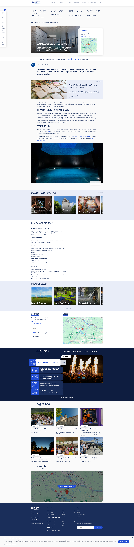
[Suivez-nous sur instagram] (50, 530)
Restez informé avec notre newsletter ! (85, 523)
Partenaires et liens (81, 514)
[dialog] (67, 541)
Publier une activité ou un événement (51, 522)
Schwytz (63, 525)
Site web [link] (33, 321)
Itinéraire (35, 336)
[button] (60, 545)
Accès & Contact (60, 59)
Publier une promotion (51, 524)
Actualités (76, 2)
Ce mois (86, 351)
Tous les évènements (67, 397)
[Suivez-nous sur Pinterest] (59, 530)
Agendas (61, 2)
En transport (49, 332)
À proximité (84, 59)
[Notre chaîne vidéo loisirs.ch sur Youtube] (53, 530)
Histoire (78, 510)
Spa (49, 131)
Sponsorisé (98, 81)
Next (99, 183)
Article (39, 59)
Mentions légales (50, 514)
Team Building (45, 22)
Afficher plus (67, 217)
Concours (83, 2)
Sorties (38, 22)
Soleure (63, 523)
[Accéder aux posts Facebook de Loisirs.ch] (48, 530)
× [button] (132, 537)
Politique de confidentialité (18, 542)
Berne (63, 521)
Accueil (33, 22)
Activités (53, 2)
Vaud (63, 510)
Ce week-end (67, 351)
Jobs (78, 517)
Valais (63, 512)
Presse (78, 512)
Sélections (69, 2)
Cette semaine (77, 351)
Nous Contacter (50, 512)
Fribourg (63, 516)
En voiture (37, 332)
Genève (63, 514)
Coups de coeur (92, 2)
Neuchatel (64, 517)
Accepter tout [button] (124, 541)
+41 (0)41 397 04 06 (85, 36)
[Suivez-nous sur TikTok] (56, 530)
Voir (63, 362)
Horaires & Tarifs (48, 59)
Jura (63, 519)
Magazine (79, 516)
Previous (92, 183)
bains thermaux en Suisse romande (80, 136)
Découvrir (73, 96)
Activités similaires (73, 59)
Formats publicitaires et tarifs (53, 519)
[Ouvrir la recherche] (100, 2)
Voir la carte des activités (67, 486)
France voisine (65, 527)
